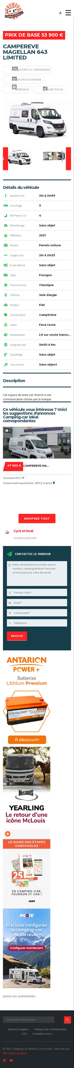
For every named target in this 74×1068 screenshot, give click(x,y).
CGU (24, 1033)
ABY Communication (15, 1053)
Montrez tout (37, 518)
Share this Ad (54, 89)
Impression (22, 89)
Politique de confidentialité (50, 1029)
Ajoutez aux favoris (28, 79)
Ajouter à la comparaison (33, 69)
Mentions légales (18, 1029)
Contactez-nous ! (42, 1033)
